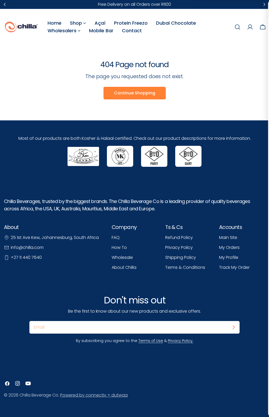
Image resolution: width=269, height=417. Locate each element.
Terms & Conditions (185, 267)
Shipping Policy (180, 257)
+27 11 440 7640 (26, 257)
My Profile (228, 257)
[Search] (237, 27)
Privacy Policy (179, 247)
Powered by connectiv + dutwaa (94, 395)
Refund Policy (179, 237)
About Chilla (124, 267)
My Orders (229, 247)
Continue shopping (134, 93)
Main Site (228, 237)
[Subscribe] (233, 327)
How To (119, 247)
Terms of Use (150, 340)
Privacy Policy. (180, 340)
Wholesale (122, 257)
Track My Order (234, 267)
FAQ (116, 237)
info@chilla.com (27, 247)
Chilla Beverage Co (38, 395)
